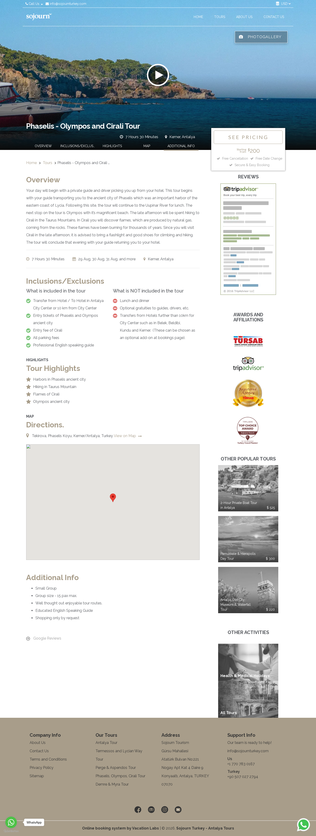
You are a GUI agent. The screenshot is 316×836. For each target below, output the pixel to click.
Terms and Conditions (48, 759)
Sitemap (37, 776)
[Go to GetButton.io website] (11, 831)
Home (31, 163)
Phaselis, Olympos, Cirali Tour (120, 776)
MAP (146, 146)
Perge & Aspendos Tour (116, 767)
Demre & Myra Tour (112, 784)
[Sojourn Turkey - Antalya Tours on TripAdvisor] (151, 810)
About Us (38, 742)
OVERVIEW (43, 146)
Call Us (34, 4)
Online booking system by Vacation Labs (121, 828)
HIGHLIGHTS (112, 146)
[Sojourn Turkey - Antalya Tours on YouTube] (178, 810)
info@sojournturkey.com (67, 4)
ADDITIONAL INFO (181, 146)
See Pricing (248, 137)
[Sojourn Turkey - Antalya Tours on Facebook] (137, 810)
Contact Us (39, 751)
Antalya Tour (106, 742)
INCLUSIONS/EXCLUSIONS (77, 146)
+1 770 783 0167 (241, 764)
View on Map (125, 436)
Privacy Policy (41, 767)
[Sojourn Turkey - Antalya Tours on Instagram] (164, 810)
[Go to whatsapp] (11, 822)
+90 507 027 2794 (242, 776)
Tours (47, 163)
